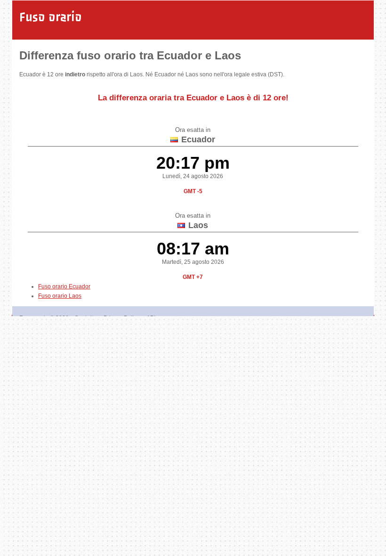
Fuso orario (50, 16)
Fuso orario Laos (59, 296)
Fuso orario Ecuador (64, 286)
